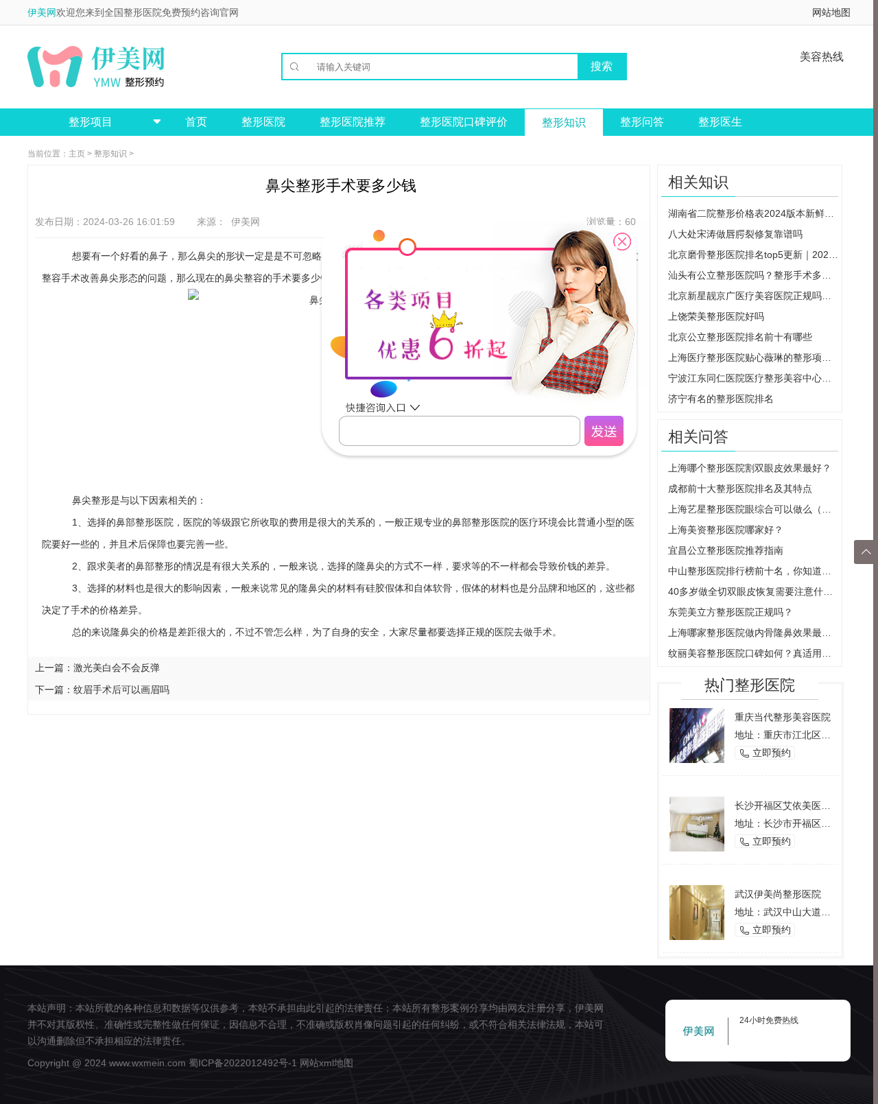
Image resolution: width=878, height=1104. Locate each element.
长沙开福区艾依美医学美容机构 (802, 805)
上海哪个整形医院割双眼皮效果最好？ (749, 467)
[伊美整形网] (96, 66)
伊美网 (41, 12)
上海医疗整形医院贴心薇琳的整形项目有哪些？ (753, 357)
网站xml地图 (326, 1062)
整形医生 (720, 122)
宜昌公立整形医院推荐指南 (725, 550)
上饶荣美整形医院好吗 (716, 316)
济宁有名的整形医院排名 (721, 398)
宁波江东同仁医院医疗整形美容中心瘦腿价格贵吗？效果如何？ (753, 378)
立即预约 (765, 753)
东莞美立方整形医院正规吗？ (730, 612)
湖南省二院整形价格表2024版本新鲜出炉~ (753, 213)
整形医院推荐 (352, 122)
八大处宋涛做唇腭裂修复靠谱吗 (735, 233)
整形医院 (263, 122)
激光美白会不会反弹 (116, 667)
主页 (77, 153)
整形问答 (642, 122)
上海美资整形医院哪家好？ (725, 529)
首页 (196, 122)
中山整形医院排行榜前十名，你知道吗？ (753, 570)
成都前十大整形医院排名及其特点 (740, 488)
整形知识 (564, 122)
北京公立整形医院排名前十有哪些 (740, 336)
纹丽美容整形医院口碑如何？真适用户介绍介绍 (753, 653)
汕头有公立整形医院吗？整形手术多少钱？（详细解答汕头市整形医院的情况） (753, 275)
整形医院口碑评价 (464, 122)
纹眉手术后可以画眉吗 (121, 689)
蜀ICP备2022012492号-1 (243, 1062)
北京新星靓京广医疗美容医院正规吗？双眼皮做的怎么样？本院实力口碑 (753, 295)
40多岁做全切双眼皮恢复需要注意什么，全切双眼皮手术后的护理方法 (753, 591)
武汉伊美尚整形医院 (778, 894)
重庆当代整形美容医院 (783, 717)
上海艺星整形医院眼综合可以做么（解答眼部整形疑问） (753, 509)
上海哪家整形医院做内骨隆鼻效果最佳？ (753, 632)
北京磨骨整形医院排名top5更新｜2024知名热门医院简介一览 (753, 254)
